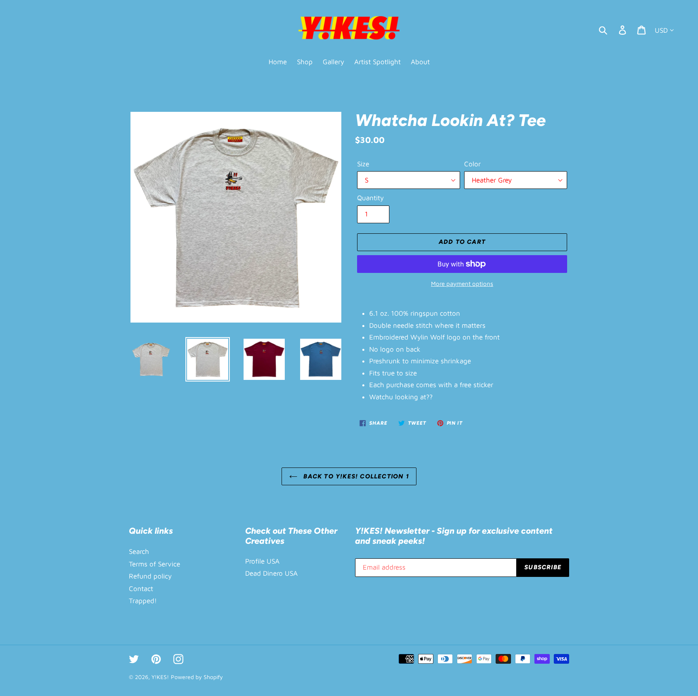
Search (139, 551)
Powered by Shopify (197, 676)
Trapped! (143, 601)
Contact (141, 589)
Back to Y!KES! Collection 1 (355, 476)
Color (472, 164)
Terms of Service (154, 564)
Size (363, 164)
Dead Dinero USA (271, 573)
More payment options (462, 283)
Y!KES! (160, 676)
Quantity (370, 198)
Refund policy (150, 576)
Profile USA (262, 561)
